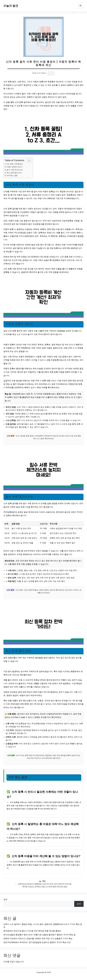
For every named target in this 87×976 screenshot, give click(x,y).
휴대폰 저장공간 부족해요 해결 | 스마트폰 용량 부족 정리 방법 (45, 886)
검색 (5, 899)
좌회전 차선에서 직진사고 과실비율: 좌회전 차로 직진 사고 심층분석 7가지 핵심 (37, 938)
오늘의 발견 (10, 5)
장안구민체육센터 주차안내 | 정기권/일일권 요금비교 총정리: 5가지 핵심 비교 (37, 942)
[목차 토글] (27, 160)
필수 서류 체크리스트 (15, 170)
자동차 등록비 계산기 (14, 167)
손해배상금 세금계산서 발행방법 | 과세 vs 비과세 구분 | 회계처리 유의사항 (44, 884)
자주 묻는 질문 (12, 175)
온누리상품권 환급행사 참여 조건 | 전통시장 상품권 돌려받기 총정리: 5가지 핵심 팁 (39, 935)
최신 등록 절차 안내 (14, 173)
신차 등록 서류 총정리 (14, 164)
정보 (44, 881)
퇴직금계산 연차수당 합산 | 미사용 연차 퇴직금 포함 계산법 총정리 (32, 931)
